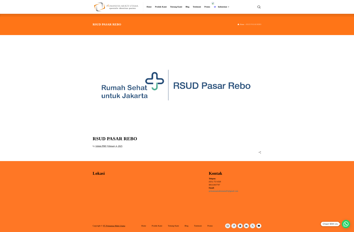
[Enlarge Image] (177, 85)
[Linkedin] (246, 225)
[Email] (227, 225)
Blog (186, 226)
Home (143, 226)
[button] (346, 224)
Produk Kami (157, 226)
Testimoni (198, 226)
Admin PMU (101, 146)
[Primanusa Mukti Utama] (116, 7)
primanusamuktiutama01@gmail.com (223, 191)
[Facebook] (233, 225)
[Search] (259, 6)
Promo (210, 226)
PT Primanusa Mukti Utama (114, 226)
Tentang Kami (173, 226)
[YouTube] (258, 225)
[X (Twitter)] (252, 225)
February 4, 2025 (114, 146)
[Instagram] (240, 225)
